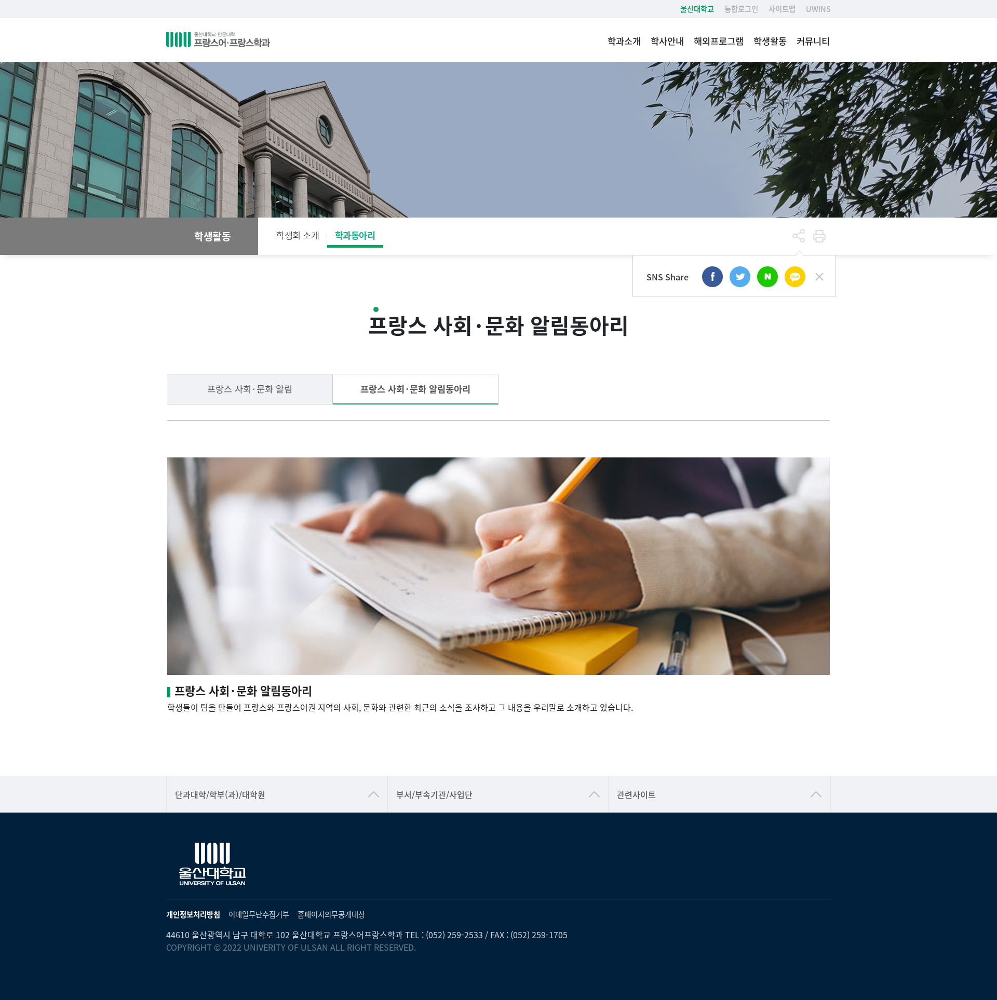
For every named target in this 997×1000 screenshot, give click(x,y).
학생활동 (770, 40)
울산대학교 (697, 8)
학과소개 (624, 40)
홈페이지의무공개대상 (331, 914)
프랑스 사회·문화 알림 (249, 388)
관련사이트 (636, 794)
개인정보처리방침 (193, 914)
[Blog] (767, 276)
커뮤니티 (813, 40)
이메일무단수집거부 (258, 914)
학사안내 (667, 40)
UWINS (818, 8)
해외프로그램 (719, 40)
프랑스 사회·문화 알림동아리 (415, 388)
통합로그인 (741, 8)
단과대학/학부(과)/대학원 (220, 794)
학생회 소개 (297, 234)
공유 (798, 236)
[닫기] (819, 276)
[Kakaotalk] (795, 276)
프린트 (819, 236)
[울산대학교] (213, 864)
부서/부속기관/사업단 (434, 794)
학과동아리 (355, 234)
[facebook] (712, 276)
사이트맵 (782, 8)
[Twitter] (740, 276)
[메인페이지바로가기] (218, 40)
